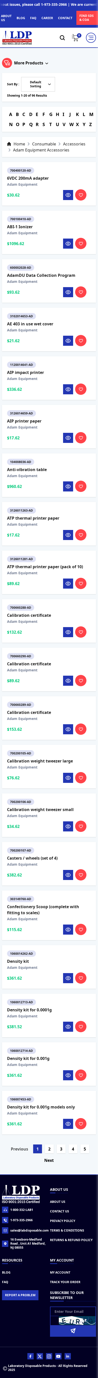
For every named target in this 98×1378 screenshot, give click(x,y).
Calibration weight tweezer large (40, 761)
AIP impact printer (25, 372)
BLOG (21, 18)
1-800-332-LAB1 (21, 1210)
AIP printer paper (24, 421)
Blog (6, 1272)
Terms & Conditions (67, 1230)
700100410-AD (20, 219)
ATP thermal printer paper (33, 518)
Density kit (18, 961)
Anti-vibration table (27, 469)
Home (19, 144)
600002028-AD (20, 267)
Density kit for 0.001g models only (41, 1107)
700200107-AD (20, 850)
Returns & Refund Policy (71, 1240)
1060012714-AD (21, 1051)
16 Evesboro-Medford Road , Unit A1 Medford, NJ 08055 (27, 1244)
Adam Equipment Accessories (41, 150)
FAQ (33, 18)
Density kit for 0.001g (28, 1058)
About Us (57, 1202)
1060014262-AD (21, 953)
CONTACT (65, 18)
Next (49, 1160)
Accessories (74, 144)
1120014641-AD (21, 365)
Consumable (44, 144)
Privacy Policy (62, 1221)
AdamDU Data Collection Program (41, 275)
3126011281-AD (21, 559)
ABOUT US (6, 18)
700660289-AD (20, 705)
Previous (19, 1149)
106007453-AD (20, 1099)
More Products (28, 63)
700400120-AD (20, 170)
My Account (60, 1272)
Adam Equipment (22, 184)
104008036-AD (20, 462)
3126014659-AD (21, 413)
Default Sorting (35, 84)
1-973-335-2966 (21, 1220)
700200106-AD (20, 802)
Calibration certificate (29, 615)
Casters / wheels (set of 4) (32, 858)
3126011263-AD (21, 510)
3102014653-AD (21, 316)
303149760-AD (20, 899)
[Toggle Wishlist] (80, 195)
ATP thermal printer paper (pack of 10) (45, 566)
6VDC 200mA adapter (28, 178)
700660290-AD (20, 656)
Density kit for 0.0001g (29, 1010)
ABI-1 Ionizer (20, 226)
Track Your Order (65, 1282)
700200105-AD (20, 753)
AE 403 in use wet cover (30, 324)
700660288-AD (20, 607)
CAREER (47, 18)
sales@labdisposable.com (29, 1230)
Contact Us (59, 1211)
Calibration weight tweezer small (40, 809)
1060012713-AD (21, 1002)
